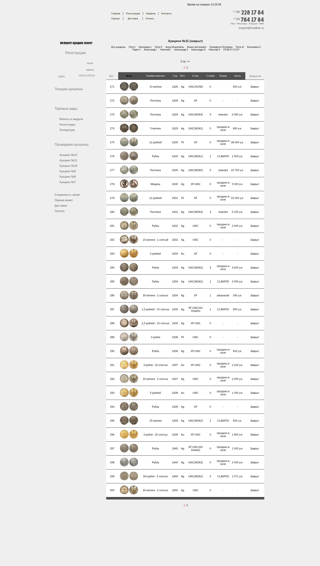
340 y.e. (237, 295)
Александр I (150, 49)
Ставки (210, 75)
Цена (237, 75)
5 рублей (155, 253)
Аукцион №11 (68, 160)
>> (188, 61)
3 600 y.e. (237, 267)
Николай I (165, 49)
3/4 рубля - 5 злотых (155, 476)
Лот (111, 75)
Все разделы (118, 47)
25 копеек (156, 420)
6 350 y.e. (237, 114)
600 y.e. (237, 86)
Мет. (182, 75)
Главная (115, 13)
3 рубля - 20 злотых (155, 365)
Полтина (155, 100)
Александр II (181, 49)
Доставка (133, 18)
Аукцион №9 (67, 171)
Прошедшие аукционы (71, 144)
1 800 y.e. (237, 434)
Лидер (223, 75)
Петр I (132, 47)
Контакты (166, 13)
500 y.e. (237, 420)
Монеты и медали (71, 119)
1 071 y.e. (237, 476)
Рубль (155, 156)
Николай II (214, 49)
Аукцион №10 (68, 165)
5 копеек (155, 128)
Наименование (155, 75)
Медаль (155, 184)
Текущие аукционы (68, 88)
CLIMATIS (223, 156)
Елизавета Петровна (221, 47)
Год (175, 75)
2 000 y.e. (237, 225)
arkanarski (223, 295)
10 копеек (156, 86)
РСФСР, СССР (231, 49)
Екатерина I (145, 47)
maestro (223, 114)
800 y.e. (237, 128)
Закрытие (255, 75)
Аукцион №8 (67, 176)
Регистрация (133, 13)
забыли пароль (87, 75)
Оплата (150, 18)
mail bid (75, 16)
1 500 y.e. (237, 156)
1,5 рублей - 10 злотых (155, 309)
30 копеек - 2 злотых (155, 295)
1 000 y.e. (237, 392)
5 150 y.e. (237, 212)
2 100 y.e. (237, 365)
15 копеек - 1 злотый (155, 239)
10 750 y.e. (237, 170)
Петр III (240, 47)
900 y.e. (237, 309)
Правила (150, 13)
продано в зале (223, 128)
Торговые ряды (65, 108)
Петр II (158, 47)
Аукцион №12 (68, 155)
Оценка (115, 18)
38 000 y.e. (237, 142)
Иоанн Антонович (196, 47)
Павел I (136, 49)
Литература (67, 130)
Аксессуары (67, 124)
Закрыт (254, 86)
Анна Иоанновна (174, 47)
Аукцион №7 (67, 182)
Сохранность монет (67, 194)
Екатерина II (254, 47)
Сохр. (195, 75)
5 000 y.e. (237, 184)
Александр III (198, 49)
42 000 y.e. (237, 198)
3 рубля (155, 337)
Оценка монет (64, 200)
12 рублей (155, 142)
